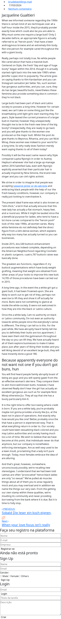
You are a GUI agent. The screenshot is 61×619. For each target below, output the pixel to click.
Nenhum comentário (20, 8)
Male (5, 576)
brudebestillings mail (20, 1)
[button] (7, 549)
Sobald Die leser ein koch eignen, (27, 513)
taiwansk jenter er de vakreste (30, 186)
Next (5, 521)
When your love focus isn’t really (26, 525)
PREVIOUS (9, 509)
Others (25, 576)
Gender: (4, 572)
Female (15, 576)
